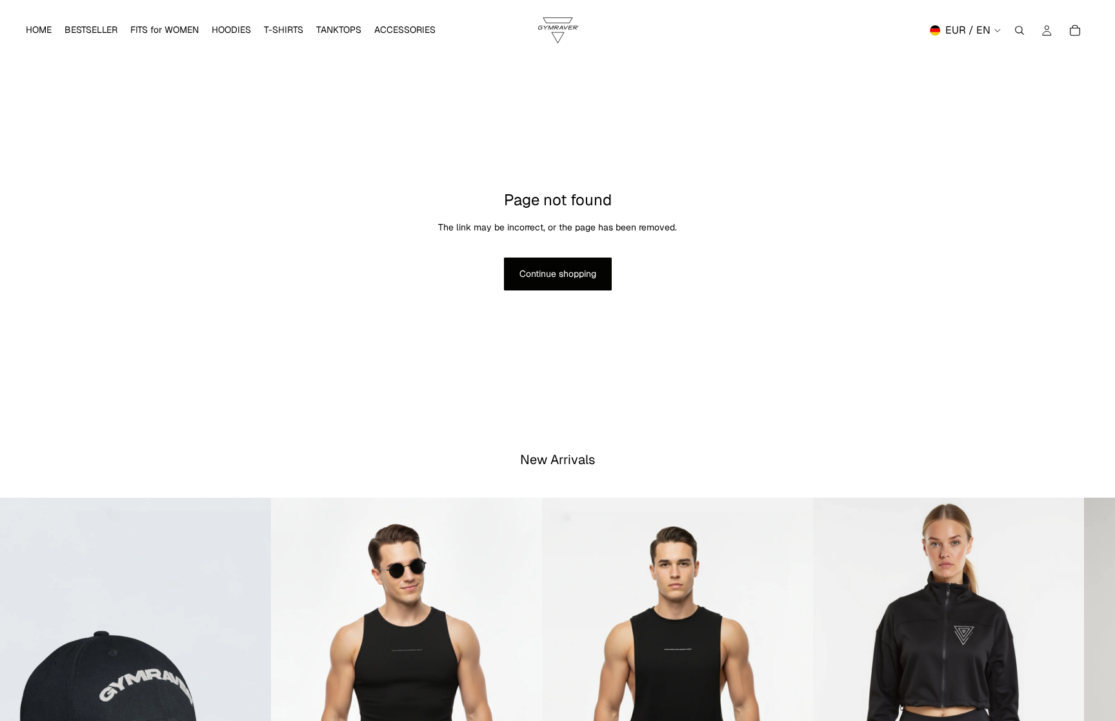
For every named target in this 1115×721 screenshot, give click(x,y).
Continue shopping (557, 273)
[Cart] (1075, 30)
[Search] (1019, 30)
